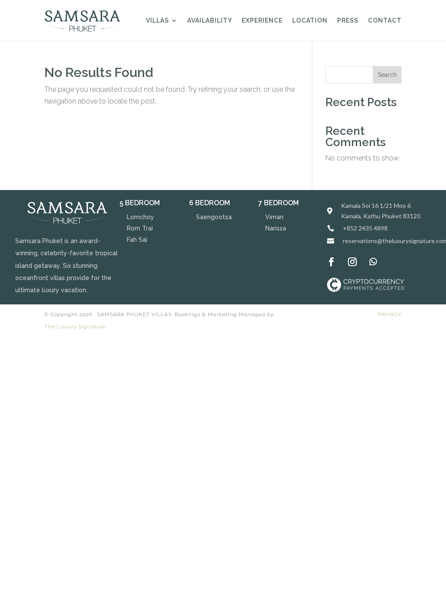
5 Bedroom (140, 203)
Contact (385, 20)
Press (347, 20)
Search (387, 74)
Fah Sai (137, 239)
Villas (157, 20)
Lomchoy (140, 217)
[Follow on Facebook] (331, 261)
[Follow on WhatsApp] (373, 261)
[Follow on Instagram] (352, 261)
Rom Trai (140, 228)
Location (310, 20)
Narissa (275, 228)
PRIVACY (390, 314)
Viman (274, 217)
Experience (262, 20)
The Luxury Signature (75, 327)
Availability (209, 20)
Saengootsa (214, 217)
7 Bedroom (278, 203)
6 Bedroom (209, 203)
